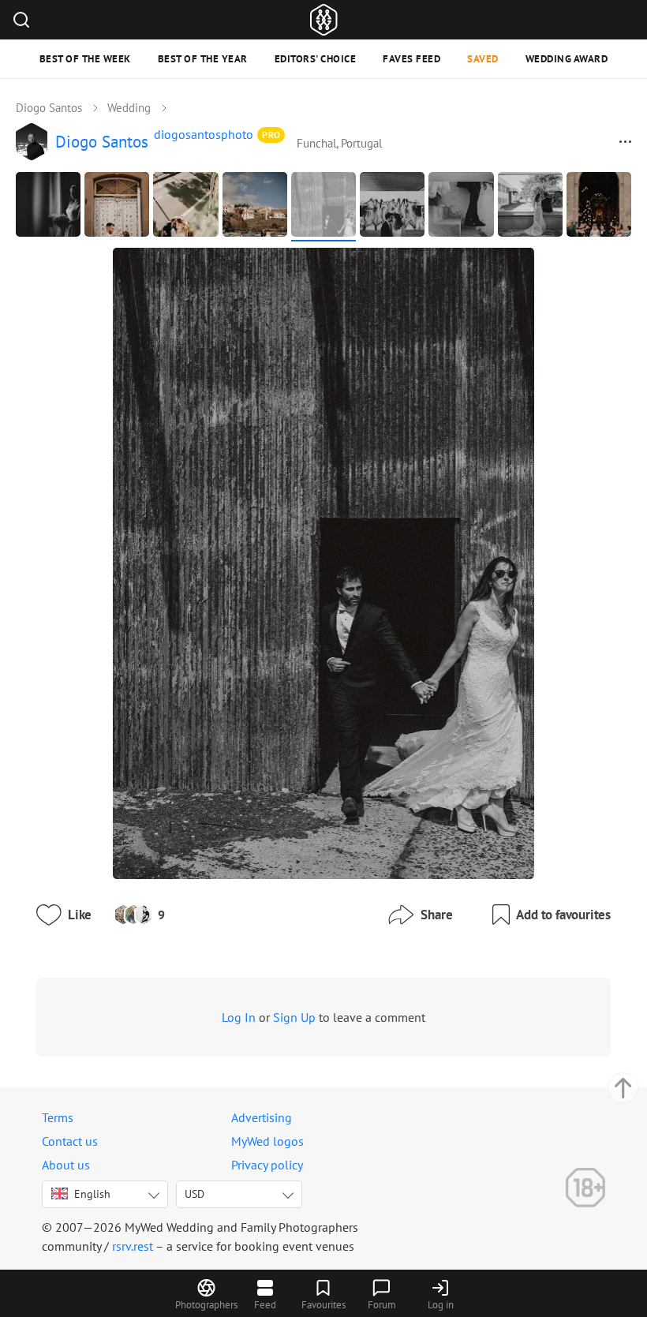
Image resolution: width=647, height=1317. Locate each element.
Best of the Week (85, 58)
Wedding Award (566, 58)
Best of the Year (203, 58)
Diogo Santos (49, 107)
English (92, 1194)
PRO (271, 134)
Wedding (129, 107)
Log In (239, 1017)
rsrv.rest (132, 1246)
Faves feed (411, 58)
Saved (483, 58)
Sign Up (294, 1017)
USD (194, 1194)
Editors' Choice (316, 58)
